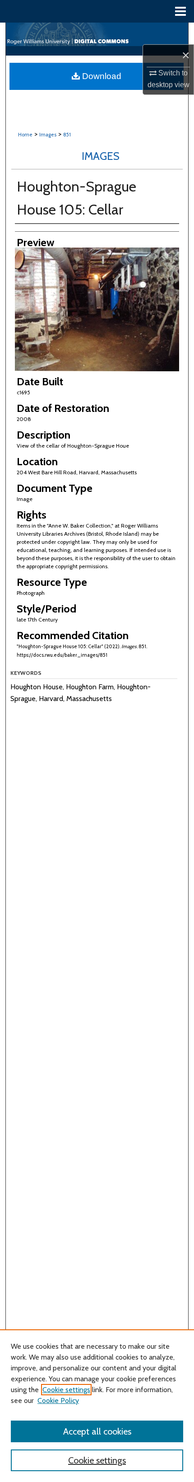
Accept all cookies (97, 1431)
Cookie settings (66, 1389)
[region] (97, 1405)
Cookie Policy (58, 1400)
